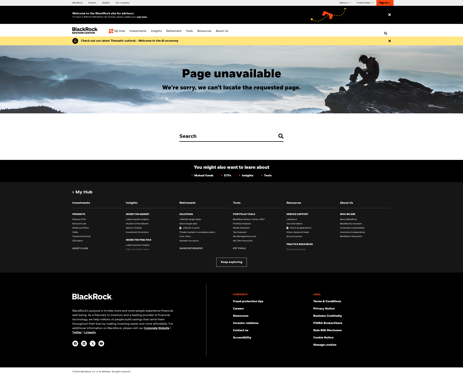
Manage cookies (324, 345)
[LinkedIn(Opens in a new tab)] (84, 343)
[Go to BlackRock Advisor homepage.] (92, 299)
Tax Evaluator (240, 232)
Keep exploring (231, 262)
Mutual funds (79, 224)
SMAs (75, 232)
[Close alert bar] (389, 40)
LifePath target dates (190, 219)
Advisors (344, 3)
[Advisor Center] (85, 33)
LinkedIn (90, 332)
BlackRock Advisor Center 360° (249, 219)
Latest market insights (137, 219)
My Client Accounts (242, 241)
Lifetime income (191, 228)
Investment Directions (137, 232)
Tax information (294, 224)
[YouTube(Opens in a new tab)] (101, 343)
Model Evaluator (241, 228)
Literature (291, 219)
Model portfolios (80, 228)
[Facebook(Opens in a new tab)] (75, 343)
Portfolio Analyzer (242, 224)
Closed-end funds (81, 236)
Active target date (188, 224)
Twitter (77, 332)
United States (364, 3)
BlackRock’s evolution (351, 224)
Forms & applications (300, 228)
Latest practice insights (138, 245)
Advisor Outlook (134, 228)
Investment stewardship (352, 232)
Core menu (185, 236)
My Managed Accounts (244, 236)
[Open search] (386, 33)
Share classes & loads (297, 232)
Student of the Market (137, 224)
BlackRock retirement (351, 236)
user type (142, 17)
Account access (294, 236)
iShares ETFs (79, 219)
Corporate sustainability (352, 228)
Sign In (383, 3)
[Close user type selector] (389, 15)
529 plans (77, 241)
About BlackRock (348, 219)
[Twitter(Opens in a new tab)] (92, 343)
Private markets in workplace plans (197, 232)
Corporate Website (156, 328)
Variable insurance (189, 241)
